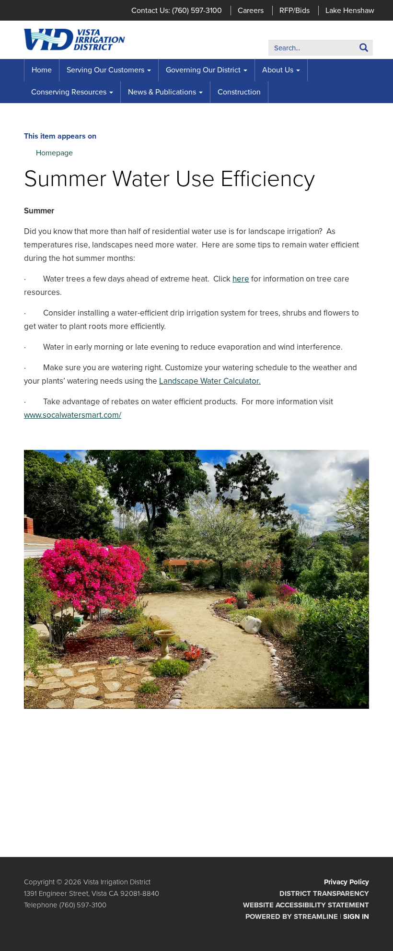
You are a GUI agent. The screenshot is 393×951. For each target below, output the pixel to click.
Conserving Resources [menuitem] (68, 92)
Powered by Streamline (291, 916)
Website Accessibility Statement (306, 905)
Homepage (54, 153)
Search (349, 50)
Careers (251, 10)
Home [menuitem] (42, 70)
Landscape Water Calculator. (210, 381)
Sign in (356, 916)
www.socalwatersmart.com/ (72, 415)
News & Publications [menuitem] (162, 92)
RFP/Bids (294, 10)
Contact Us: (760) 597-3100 (176, 10)
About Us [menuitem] (277, 70)
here (240, 279)
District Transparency (324, 893)
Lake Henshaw (349, 10)
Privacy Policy (346, 882)
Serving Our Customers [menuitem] (105, 70)
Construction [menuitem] (239, 92)
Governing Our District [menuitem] (203, 70)
